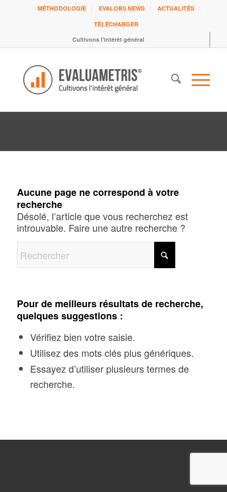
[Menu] (195, 80)
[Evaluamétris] (94, 80)
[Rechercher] (170, 80)
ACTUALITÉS (175, 8)
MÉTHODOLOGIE (61, 8)
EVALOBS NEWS (122, 8)
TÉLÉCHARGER (116, 24)
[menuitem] (62, 8)
